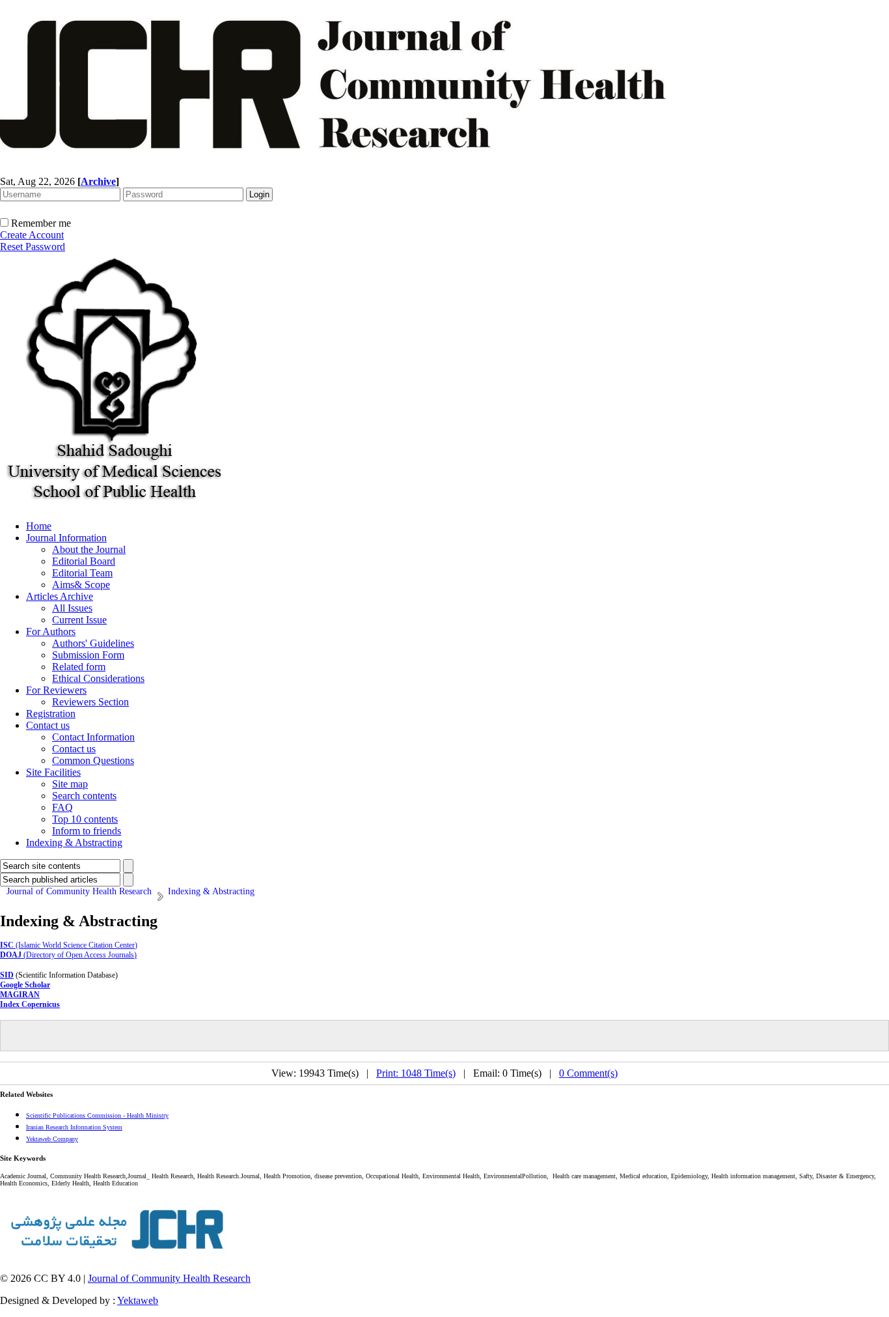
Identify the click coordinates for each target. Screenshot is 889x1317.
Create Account (32, 234)
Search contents (84, 795)
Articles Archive (59, 596)
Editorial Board (83, 561)
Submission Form (88, 654)
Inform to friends (86, 830)
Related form (78, 666)
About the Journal (89, 549)
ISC (7, 945)
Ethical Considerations (98, 678)
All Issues (72, 608)
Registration (50, 713)
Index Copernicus (30, 1004)
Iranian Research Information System (74, 1127)
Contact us (48, 725)
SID (7, 975)
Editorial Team (82, 572)
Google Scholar (25, 984)
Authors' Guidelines (93, 643)
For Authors (50, 631)
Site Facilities (53, 772)
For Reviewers (56, 690)
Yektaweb (137, 1300)
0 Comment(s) (588, 1073)
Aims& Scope (81, 584)
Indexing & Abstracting (74, 842)
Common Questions (93, 760)
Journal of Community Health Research (169, 1278)
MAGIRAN (20, 994)
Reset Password (32, 246)
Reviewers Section (90, 701)
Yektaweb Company (52, 1138)
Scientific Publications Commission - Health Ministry (97, 1115)
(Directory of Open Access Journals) (68, 954)
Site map (70, 783)
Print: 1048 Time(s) (416, 1073)
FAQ (62, 807)
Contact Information (93, 737)
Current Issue (79, 619)
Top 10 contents (85, 819)
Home (38, 525)
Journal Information (66, 537)
